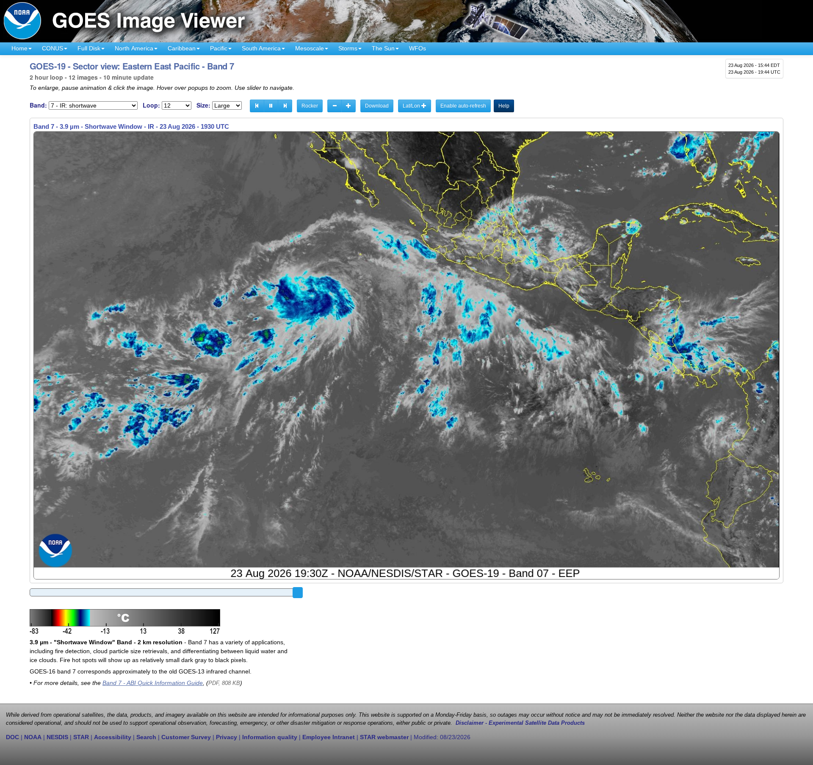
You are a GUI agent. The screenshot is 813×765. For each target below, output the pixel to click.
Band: (38, 105)
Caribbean (182, 48)
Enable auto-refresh (463, 106)
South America (261, 48)
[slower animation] (334, 106)
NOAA (32, 737)
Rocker (309, 106)
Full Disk (88, 48)
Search (146, 737)
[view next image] (285, 106)
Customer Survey (186, 737)
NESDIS (57, 737)
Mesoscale (309, 48)
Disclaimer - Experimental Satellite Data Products (520, 723)
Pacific (218, 48)
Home (19, 48)
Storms (347, 48)
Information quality (269, 737)
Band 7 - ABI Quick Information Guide (152, 682)
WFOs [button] (417, 48)
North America (134, 48)
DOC (12, 737)
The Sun (383, 48)
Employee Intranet (328, 737)
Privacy (226, 737)
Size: (203, 105)
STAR (81, 737)
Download (377, 106)
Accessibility (112, 737)
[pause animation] (271, 106)
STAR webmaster (384, 737)
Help (503, 106)
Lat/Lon (412, 106)
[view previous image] (257, 106)
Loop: (151, 105)
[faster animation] (348, 106)
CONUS (52, 48)
